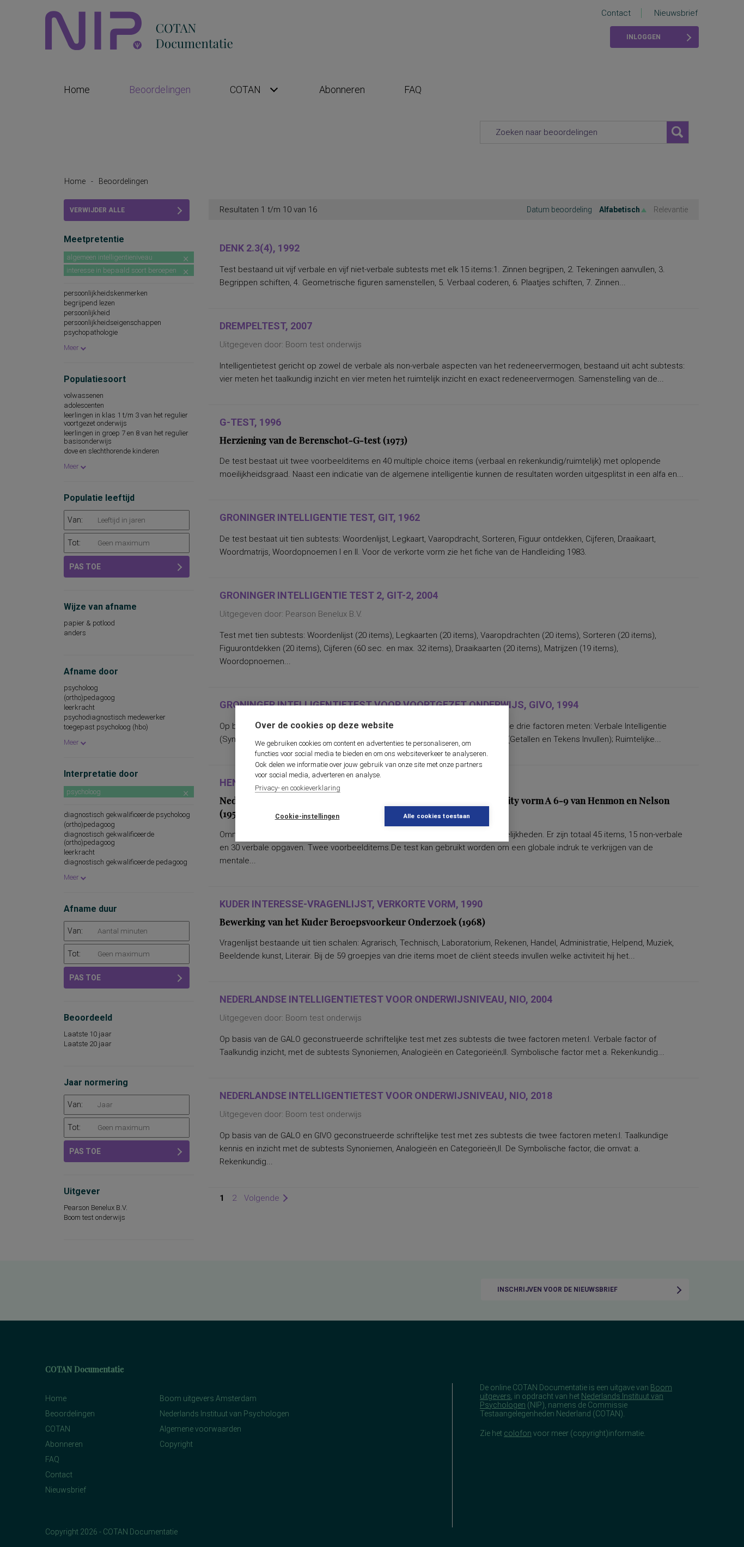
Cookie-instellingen (307, 816)
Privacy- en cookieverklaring (297, 788)
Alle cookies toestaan (437, 816)
